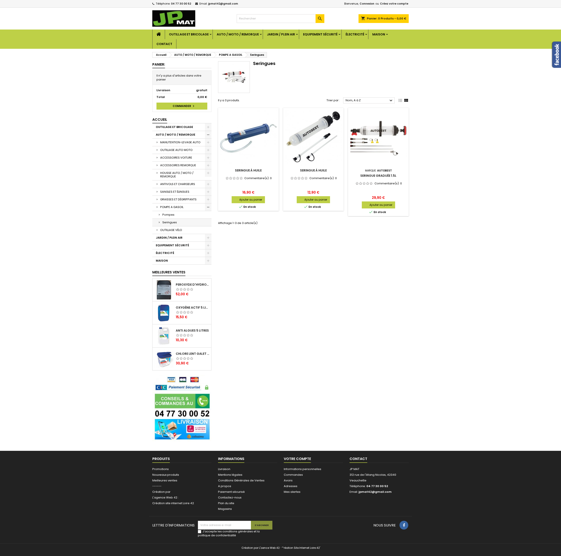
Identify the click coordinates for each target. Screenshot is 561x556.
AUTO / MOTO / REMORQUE (238, 34)
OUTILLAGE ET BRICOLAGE (189, 34)
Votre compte (297, 458)
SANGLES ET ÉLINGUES (174, 192)
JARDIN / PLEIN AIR (281, 34)
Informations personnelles (302, 469)
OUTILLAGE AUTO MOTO (176, 150)
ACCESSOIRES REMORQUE (178, 165)
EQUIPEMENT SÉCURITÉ (320, 34)
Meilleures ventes (164, 480)
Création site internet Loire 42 (173, 503)
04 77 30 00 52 (181, 3)
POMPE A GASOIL (171, 207)
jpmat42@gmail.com (223, 3)
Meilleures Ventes (168, 272)
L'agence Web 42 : (165, 497)
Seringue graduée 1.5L (378, 175)
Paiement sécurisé (231, 492)
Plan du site (226, 503)
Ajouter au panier (250, 199)
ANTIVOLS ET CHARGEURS (177, 184)
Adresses (290, 486)
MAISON (378, 34)
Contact (164, 44)
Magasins (225, 509)
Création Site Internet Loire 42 (301, 548)
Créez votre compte (394, 3)
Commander (184, 106)
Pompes (168, 215)
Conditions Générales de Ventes (241, 480)
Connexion (367, 3)
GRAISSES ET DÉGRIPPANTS (178, 199)
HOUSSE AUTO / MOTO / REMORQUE (177, 174)
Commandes (293, 475)
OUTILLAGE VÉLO (171, 230)
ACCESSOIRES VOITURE (176, 158)
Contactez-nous (229, 497)
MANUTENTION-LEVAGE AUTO (180, 142)
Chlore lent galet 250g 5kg (192, 353)
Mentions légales (230, 475)
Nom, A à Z (370, 100)
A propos (224, 486)
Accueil (159, 119)
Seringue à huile (248, 170)
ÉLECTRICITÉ (355, 34)
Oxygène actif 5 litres (192, 307)
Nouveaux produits (165, 475)
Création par (161, 492)
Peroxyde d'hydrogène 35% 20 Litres (192, 284)
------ (157, 486)
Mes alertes (292, 492)
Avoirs (288, 480)
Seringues (169, 222)
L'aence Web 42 (269, 548)
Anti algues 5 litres (192, 330)
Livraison (224, 469)
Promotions (160, 469)
